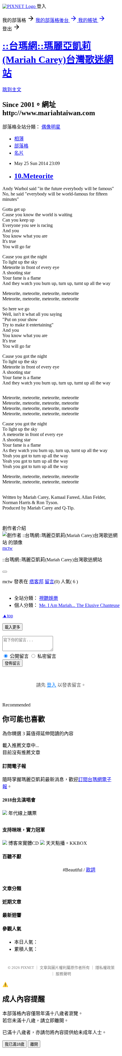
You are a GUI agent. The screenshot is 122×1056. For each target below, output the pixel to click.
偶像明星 (50, 126)
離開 (34, 1044)
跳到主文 (11, 89)
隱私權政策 (105, 967)
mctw (7, 548)
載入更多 (12, 627)
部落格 (21, 145)
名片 (19, 153)
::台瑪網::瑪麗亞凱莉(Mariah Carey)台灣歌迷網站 (57, 59)
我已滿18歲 (14, 1044)
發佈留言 (12, 663)
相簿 (19, 138)
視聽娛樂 (48, 598)
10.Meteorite (33, 176)
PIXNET (27, 967)
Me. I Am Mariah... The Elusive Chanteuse (79, 605)
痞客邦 (36, 581)
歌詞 (90, 869)
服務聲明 (63, 974)
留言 (49, 581)
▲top (7, 615)
